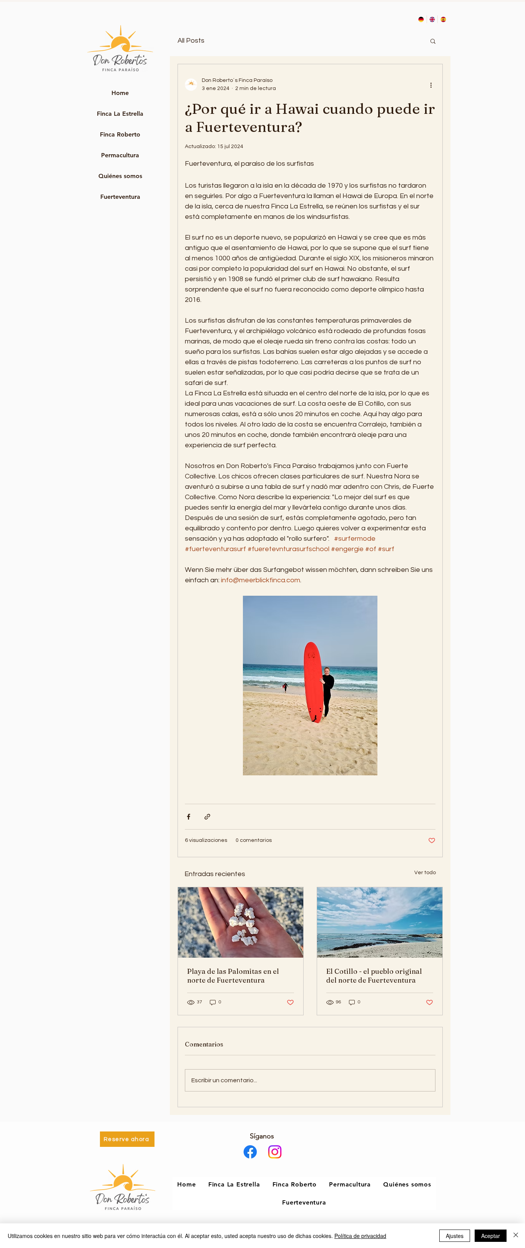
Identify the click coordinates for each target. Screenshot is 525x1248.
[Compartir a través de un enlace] (207, 816)
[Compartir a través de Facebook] (188, 816)
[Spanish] (443, 19)
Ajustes (455, 1236)
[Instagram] (275, 1152)
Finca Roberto (120, 134)
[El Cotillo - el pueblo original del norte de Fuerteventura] (379, 922)
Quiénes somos (120, 176)
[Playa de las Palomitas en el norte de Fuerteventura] (240, 922)
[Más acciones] (430, 84)
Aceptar (490, 1236)
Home (120, 93)
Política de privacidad (360, 1236)
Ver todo (425, 872)
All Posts (191, 40)
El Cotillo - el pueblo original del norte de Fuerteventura (374, 976)
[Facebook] (250, 1152)
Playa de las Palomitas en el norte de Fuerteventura (233, 976)
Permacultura (120, 155)
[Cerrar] (515, 1236)
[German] (421, 19)
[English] (432, 19)
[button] (433, 41)
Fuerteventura (120, 196)
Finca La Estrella (120, 113)
